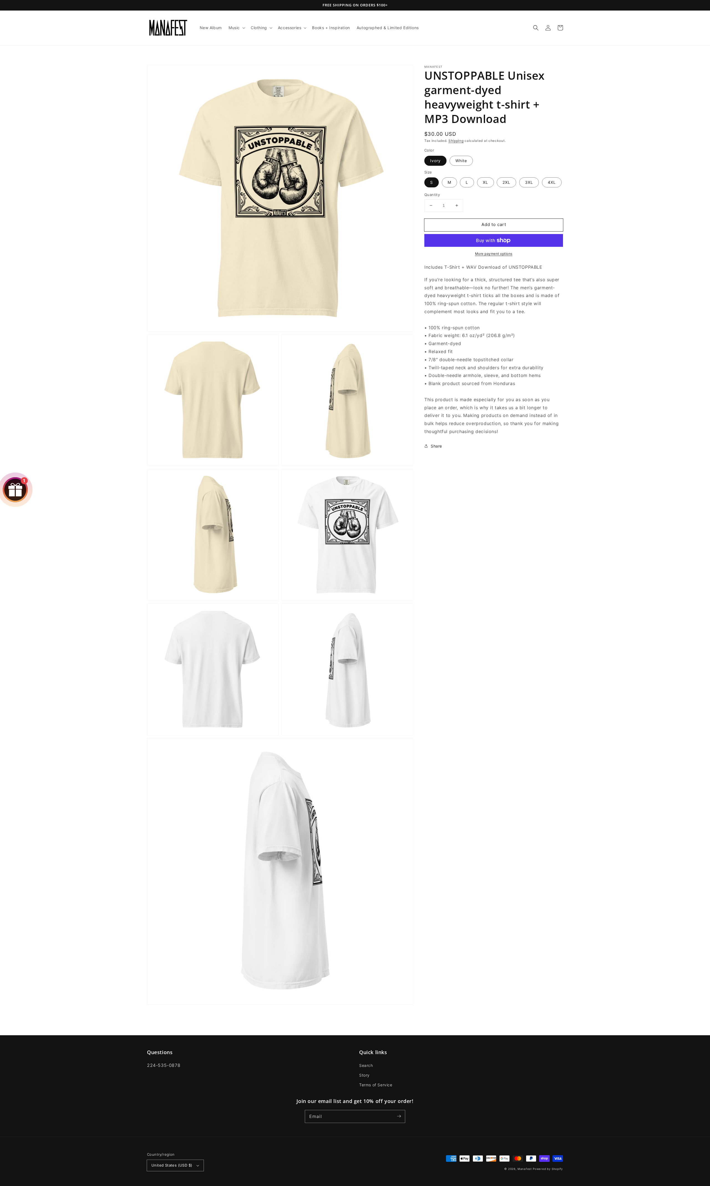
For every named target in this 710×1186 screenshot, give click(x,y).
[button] (236, 28)
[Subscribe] (399, 1116)
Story (364, 1075)
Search (366, 1065)
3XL (529, 182)
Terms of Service (375, 1084)
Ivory (435, 160)
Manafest (525, 1168)
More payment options (494, 254)
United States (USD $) (171, 1165)
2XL (506, 182)
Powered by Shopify (548, 1168)
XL (485, 182)
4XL (552, 182)
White (461, 160)
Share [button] (436, 446)
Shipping (456, 141)
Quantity (432, 194)
